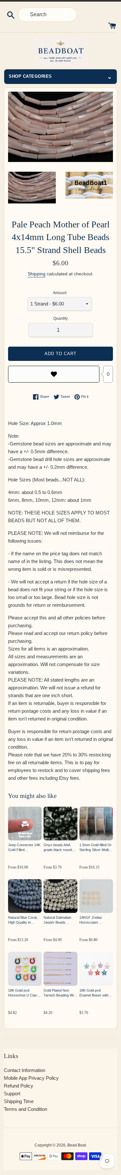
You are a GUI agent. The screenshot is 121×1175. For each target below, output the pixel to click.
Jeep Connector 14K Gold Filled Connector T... (24, 847)
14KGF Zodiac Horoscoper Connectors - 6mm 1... (94, 920)
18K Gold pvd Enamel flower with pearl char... (93, 993)
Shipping (36, 273)
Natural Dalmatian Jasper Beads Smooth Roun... (57, 920)
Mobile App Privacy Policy (31, 1078)
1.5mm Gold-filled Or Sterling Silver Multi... (95, 847)
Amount (59, 293)
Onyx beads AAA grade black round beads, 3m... (58, 847)
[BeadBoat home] (60, 51)
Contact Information (24, 1070)
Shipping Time (19, 1101)
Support (12, 1093)
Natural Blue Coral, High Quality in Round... (22, 920)
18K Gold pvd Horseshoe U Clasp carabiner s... (23, 993)
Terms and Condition (25, 1109)
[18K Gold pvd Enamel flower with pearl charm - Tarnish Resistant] (96, 968)
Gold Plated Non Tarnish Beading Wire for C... (60, 993)
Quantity (60, 318)
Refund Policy (18, 1086)
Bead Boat (76, 1145)
